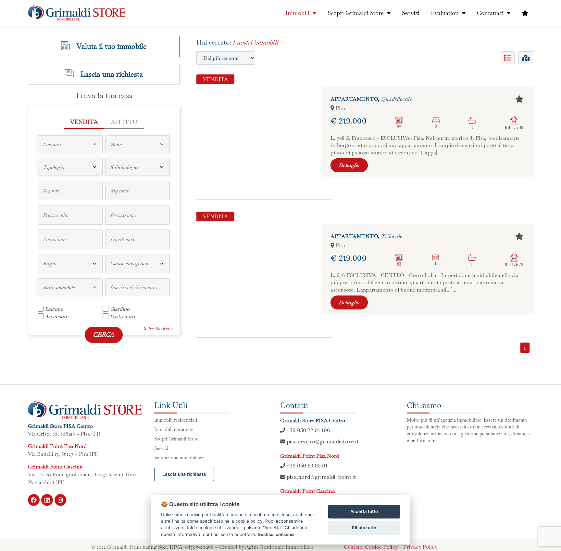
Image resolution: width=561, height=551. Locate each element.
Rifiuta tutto (364, 527)
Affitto (124, 121)
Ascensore (56, 316)
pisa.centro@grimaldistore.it (322, 441)
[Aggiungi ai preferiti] (519, 99)
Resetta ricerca (159, 328)
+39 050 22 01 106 (307, 430)
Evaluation (445, 13)
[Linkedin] (47, 500)
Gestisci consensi (275, 534)
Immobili (297, 13)
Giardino (120, 309)
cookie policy (249, 521)
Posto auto (122, 316)
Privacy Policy (420, 547)
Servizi (410, 13)
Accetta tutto (364, 511)
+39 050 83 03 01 (306, 465)
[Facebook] (34, 500)
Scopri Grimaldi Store (356, 13)
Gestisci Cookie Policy (371, 547)
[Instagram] (60, 500)
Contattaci (490, 13)
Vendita (84, 121)
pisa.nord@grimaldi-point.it (320, 477)
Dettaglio (349, 165)
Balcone (54, 309)
